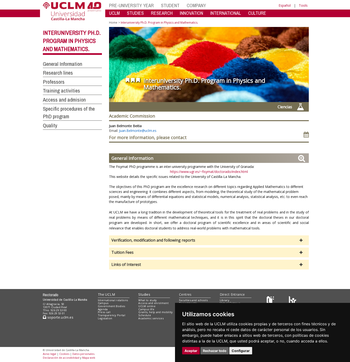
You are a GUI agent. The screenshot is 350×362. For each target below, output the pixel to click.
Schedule (144, 315)
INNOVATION (191, 13)
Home (113, 23)
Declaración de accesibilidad (61, 357)
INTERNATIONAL (225, 13)
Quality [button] (50, 125)
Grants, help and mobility (155, 312)
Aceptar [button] (191, 351)
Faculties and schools (193, 300)
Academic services (151, 318)
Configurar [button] (241, 351)
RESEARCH (162, 13)
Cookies (64, 354)
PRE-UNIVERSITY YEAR (131, 5)
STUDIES (135, 13)
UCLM (114, 13)
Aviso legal (49, 354)
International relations (113, 300)
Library (224, 300)
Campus (103, 303)
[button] (209, 240)
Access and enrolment (153, 303)
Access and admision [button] (64, 99)
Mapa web (88, 357)
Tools (303, 5)
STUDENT (170, 5)
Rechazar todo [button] (214, 351)
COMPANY (196, 5)
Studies (144, 294)
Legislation (105, 318)
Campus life (146, 309)
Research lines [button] (58, 72)
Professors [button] (54, 81)
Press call (104, 312)
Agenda (103, 309)
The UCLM (106, 294)
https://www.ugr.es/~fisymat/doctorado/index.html (209, 171)
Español (285, 5)
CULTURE (257, 13)
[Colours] (292, 301)
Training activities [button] (61, 90)
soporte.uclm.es (59, 317)
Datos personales (83, 354)
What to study (147, 300)
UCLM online (146, 306)
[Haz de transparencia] (271, 301)
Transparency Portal (111, 315)
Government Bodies (111, 306)
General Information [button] (62, 63)
